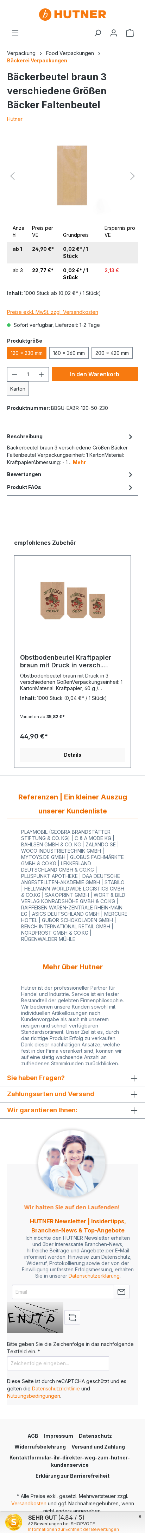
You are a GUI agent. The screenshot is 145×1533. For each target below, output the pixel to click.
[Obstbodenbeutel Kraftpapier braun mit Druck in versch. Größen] (72, 601)
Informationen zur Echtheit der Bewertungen (73, 1529)
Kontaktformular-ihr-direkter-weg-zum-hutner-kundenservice (70, 1461)
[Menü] (15, 33)
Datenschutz (95, 1436)
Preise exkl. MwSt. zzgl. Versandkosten (52, 312)
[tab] (70, 449)
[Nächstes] (132, 176)
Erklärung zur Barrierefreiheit (72, 1476)
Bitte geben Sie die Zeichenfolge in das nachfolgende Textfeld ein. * (70, 1347)
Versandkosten (28, 1503)
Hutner (15, 119)
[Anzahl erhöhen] (41, 374)
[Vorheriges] (12, 176)
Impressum (58, 1436)
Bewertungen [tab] (24, 474)
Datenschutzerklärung (94, 1276)
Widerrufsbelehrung (40, 1447)
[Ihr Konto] (114, 33)
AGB (32, 1436)
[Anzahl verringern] (14, 374)
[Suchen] (97, 33)
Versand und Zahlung (98, 1447)
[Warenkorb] (130, 33)
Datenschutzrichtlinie (56, 1388)
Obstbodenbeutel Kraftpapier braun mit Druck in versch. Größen (65, 661)
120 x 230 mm (27, 353)
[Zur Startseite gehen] (72, 14)
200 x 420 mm (112, 353)
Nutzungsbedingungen (33, 1396)
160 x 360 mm (69, 353)
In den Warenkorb (94, 374)
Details (72, 755)
